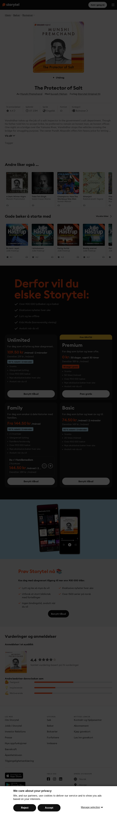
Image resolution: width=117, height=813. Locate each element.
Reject (24, 807)
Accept (49, 807)
